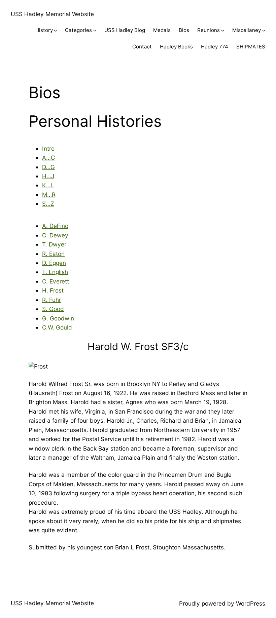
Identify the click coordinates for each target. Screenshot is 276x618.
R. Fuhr (51, 299)
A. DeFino (55, 225)
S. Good (53, 308)
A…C (48, 157)
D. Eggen (54, 262)
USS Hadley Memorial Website (52, 13)
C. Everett (55, 281)
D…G (48, 166)
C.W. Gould (57, 327)
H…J (48, 176)
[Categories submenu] (94, 30)
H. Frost (53, 290)
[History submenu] (55, 30)
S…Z (48, 203)
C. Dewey (55, 235)
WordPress (250, 603)
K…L (48, 185)
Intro (48, 148)
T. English (55, 271)
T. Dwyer (54, 244)
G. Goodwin (58, 318)
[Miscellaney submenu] (263, 30)
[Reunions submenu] (222, 30)
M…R (49, 194)
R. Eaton (53, 253)
